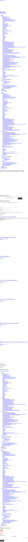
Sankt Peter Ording (5, 391)
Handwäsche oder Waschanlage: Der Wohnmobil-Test (8, 127)
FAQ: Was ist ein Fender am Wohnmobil (7, 409)
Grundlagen (2, 411)
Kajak (2, 78)
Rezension (4, 435)
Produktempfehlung (5, 76)
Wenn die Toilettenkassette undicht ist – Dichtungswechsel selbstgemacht (10, 62)
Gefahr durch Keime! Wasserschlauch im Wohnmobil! (8, 119)
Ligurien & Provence (5, 24)
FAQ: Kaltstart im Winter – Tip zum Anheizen (8, 51)
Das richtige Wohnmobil (4, 90)
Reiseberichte (2, 93)
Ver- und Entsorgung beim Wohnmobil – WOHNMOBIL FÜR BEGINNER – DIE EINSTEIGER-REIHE (14, 404)
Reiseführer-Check (5, 77)
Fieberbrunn (4, 40)
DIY (3, 148)
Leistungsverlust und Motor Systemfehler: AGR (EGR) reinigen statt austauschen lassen (12, 143)
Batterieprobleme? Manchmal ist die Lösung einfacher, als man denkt (10, 140)
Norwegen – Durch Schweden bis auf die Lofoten (8, 98)
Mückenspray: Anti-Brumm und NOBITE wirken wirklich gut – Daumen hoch (11, 52)
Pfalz (3, 393)
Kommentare (2, 89)
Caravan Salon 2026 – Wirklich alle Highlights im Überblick (8, 280)
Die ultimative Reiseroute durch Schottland (7, 388)
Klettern (3, 83)
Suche (0, 169)
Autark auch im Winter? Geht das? (6, 88)
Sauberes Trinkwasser (5, 54)
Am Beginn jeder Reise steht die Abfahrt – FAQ (8, 49)
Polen (3, 380)
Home (2, 372)
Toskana (4, 39)
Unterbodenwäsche (5, 425)
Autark (2, 84)
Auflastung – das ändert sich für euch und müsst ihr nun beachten (9, 323)
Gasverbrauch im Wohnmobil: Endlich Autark (8, 164)
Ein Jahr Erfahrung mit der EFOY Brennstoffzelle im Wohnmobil (10, 64)
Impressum (2, 80)
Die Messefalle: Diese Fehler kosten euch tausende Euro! (8, 237)
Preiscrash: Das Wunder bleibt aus (5, 256)
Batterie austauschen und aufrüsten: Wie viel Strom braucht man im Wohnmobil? (11, 57)
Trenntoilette (4, 71)
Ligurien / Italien (4, 26)
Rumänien (4, 22)
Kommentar (1, 207)
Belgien (3, 29)
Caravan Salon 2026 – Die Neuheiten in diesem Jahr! (7, 299)
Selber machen (4, 430)
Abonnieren (20, 198)
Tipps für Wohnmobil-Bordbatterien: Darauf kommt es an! (9, 63)
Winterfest (4, 73)
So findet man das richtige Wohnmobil (7, 69)
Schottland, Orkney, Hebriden (6, 16)
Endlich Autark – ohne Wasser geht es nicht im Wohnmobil (9, 86)
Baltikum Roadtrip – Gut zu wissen (6, 375)
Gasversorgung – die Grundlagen (6, 59)
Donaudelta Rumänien (5, 17)
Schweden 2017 (4, 27)
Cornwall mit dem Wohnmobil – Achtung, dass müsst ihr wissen (10, 20)
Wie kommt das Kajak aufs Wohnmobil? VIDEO (8, 122)
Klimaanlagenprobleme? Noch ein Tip (7, 65)
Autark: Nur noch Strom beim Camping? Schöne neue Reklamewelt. (10, 443)
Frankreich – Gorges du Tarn (6, 33)
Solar (3, 151)
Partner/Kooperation (5, 161)
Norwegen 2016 (4, 385)
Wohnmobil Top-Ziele (5, 101)
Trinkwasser (4, 75)
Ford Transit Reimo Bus (6, 440)
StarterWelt (2, 68)
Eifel (3, 34)
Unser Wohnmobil (5, 438)
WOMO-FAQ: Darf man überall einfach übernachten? (8, 43)
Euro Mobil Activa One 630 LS (7, 81)
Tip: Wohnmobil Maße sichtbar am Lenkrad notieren (8, 419)
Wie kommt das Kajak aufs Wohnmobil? (7, 61)
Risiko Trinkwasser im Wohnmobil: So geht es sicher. (8, 45)
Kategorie (2, 446)
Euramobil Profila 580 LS (7, 82)
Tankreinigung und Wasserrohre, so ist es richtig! (8, 42)
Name (1, 208)
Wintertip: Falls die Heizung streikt (6, 67)
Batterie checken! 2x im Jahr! (6, 422)
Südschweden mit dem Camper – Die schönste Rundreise (9, 377)
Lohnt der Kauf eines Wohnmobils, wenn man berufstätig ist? (9, 56)
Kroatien (4, 31)
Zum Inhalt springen (2, 0)
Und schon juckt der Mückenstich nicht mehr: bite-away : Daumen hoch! (10, 130)
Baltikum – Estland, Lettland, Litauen (7, 18)
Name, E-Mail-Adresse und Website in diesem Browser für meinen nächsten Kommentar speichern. (11, 212)
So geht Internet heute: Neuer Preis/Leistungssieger (8, 427)
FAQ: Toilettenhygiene (5, 406)
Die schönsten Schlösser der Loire (6, 19)
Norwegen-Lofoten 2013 (5, 30)
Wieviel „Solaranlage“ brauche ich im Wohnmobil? (8, 46)
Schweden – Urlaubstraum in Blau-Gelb (7, 25)
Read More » (1, 239)
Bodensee (4, 35)
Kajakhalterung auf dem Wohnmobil (7, 156)
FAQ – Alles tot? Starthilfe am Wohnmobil (7, 50)
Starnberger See (4, 37)
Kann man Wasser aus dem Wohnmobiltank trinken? (8, 417)
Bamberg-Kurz (4, 36)
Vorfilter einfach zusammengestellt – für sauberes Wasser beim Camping (10, 433)
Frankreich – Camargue (5, 106)
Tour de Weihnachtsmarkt (5, 23)
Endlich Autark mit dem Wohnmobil (7, 87)
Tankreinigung (4, 72)
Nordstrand (4, 114)
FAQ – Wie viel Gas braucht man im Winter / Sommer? (9, 47)
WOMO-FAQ (2, 398)
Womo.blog (2, 12)
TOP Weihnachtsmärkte (5, 383)
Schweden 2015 (4, 28)
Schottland (4, 21)
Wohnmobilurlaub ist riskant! (6, 41)
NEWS (2, 15)
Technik (3, 70)
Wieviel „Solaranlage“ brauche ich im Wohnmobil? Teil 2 (9, 55)
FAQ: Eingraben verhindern (6, 48)
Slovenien (4, 396)
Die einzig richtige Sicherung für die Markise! (8, 401)
